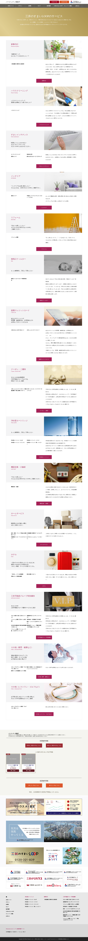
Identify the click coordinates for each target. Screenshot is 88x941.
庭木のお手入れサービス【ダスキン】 (34, 156)
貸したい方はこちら (33, 785)
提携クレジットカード (44, 359)
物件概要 (49, 5)
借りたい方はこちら (54, 785)
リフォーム (44, 249)
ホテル (44, 586)
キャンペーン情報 (68, 5)
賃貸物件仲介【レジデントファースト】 (34, 616)
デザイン (20, 5)
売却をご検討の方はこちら (34, 745)
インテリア (44, 207)
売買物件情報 (54, 1)
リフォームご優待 (14, 237)
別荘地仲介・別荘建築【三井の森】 (34, 619)
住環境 (29, 5)
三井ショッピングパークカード (33, 330)
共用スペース (11, 5)
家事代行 (44, 80)
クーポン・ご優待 (44, 410)
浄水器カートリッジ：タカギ (17, 440)
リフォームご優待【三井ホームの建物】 (18, 620)
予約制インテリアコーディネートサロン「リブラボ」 (34, 196)
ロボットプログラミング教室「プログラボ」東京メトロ (18, 668)
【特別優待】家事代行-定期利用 (17, 63)
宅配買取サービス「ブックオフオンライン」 (18, 537)
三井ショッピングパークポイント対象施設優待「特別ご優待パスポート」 (18, 389)
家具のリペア (14, 156)
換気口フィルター (44, 300)
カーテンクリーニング (15, 154)
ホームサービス (44, 544)
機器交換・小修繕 (14, 486)
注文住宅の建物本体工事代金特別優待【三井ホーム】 (18, 626)
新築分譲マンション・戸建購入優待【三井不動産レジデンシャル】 (34, 626)
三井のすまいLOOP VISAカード (17, 330)
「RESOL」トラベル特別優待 (17, 574)
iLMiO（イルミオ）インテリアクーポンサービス (34, 389)
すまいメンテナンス (44, 166)
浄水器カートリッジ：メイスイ (33, 440)
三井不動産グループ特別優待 (44, 637)
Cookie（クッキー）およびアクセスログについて (49, 939)
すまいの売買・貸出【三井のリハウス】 (18, 616)
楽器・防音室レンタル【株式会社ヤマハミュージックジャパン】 (34, 668)
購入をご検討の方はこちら (54, 745)
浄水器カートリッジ (44, 457)
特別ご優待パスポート (31, 574)
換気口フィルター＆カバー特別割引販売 (18, 279)
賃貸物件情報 (64, 1)
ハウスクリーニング (15, 110)
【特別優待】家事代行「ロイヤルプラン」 (34, 534)
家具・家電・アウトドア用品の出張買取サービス (18, 534)
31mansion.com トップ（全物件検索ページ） (15, 928)
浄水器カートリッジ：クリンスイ (18, 442)
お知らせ (77, 5)
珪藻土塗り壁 (29, 154)
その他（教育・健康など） (44, 676)
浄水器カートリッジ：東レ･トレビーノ (34, 443)
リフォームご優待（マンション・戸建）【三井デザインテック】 (18, 630)
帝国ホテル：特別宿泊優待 (16, 576)
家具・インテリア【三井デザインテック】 (34, 622)
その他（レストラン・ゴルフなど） (44, 714)
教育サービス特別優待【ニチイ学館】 (18, 670)
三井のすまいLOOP (58, 5)
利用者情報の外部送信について (63, 939)
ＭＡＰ (39, 5)
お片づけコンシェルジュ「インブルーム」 (34, 537)
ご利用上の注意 (37, 939)
